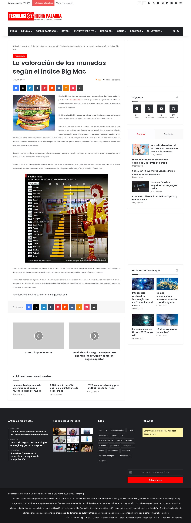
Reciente (168, 134)
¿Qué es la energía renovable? (167, 331)
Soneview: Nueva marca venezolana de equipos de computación (153, 172)
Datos (64, 31)
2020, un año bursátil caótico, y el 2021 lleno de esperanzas (64, 388)
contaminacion (117, 430)
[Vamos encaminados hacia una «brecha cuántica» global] (167, 284)
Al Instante (153, 31)
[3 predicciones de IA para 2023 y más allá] (143, 320)
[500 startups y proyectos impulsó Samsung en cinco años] (73, 448)
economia (103, 435)
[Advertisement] (125, 16)
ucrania (102, 461)
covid (130, 430)
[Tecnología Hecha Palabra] (35, 16)
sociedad (126, 450)
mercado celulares (124, 440)
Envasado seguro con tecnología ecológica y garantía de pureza (150, 161)
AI (106, 430)
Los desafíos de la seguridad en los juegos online (164, 185)
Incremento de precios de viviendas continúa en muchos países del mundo (27, 388)
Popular (141, 134)
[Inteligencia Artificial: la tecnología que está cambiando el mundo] (143, 284)
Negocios (105, 31)
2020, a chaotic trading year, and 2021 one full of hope (103, 386)
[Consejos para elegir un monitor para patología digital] (59, 439)
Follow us (148, 421)
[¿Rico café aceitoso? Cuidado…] (59, 431)
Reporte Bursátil (51, 46)
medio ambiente (106, 440)
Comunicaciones (46, 31)
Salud (120, 31)
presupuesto (128, 445)
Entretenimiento (84, 31)
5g (100, 430)
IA (122, 435)
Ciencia (25, 31)
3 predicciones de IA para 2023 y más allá (142, 332)
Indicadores (66, 46)
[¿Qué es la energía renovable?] (167, 320)
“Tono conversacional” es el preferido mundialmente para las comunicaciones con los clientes (99, 3)
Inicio (13, 31)
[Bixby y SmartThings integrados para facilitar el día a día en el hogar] (73, 439)
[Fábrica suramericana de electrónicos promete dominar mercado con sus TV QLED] (59, 448)
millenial (102, 445)
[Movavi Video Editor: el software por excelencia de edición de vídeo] (140, 149)
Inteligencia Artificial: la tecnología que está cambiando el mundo (142, 299)
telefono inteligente (107, 456)
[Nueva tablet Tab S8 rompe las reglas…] (87, 448)
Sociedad (135, 31)
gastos (114, 435)
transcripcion (125, 456)
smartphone (113, 450)
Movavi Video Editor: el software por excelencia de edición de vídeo (164, 148)
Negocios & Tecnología (32, 46)
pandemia (114, 445)
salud (101, 450)
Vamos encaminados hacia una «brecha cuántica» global (167, 297)
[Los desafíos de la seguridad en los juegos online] (140, 186)
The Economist (75, 100)
